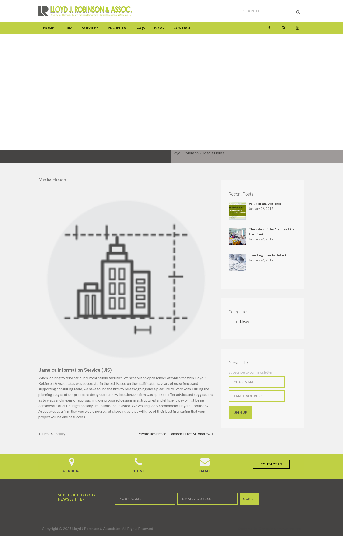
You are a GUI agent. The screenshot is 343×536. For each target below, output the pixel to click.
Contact (182, 28)
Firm (67, 28)
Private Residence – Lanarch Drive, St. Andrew (173, 433)
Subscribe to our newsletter (251, 372)
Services (90, 28)
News (244, 321)
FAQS (140, 28)
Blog (159, 28)
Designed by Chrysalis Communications (269, 528)
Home (48, 28)
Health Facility (53, 433)
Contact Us (271, 464)
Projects (117, 28)
